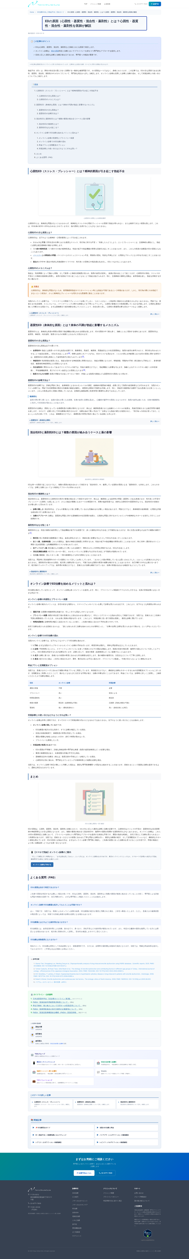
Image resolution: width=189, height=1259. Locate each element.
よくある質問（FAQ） (45, 157)
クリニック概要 (95, 4)
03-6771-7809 (142, 4)
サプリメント (76, 1236)
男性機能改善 (76, 1228)
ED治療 (74, 1208)
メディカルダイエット (80, 1201)
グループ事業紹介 (140, 1197)
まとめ (39, 154)
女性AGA (75, 1212)
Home (32, 12)
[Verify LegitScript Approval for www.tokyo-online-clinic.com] (148, 1237)
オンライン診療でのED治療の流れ (52, 141)
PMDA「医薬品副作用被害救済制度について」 (51, 1002)
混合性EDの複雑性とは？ (49, 124)
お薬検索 (107, 4)
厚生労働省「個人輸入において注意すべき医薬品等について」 (57, 1005)
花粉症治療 (76, 1216)
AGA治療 (75, 1193)
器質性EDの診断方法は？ (49, 113)
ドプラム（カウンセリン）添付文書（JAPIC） (51, 982)
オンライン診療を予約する (42, 864)
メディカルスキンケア (80, 1205)
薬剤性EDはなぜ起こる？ (49, 127)
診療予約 (156, 4)
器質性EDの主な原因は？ (49, 110)
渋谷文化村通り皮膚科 (56, 1043)
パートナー (37, 255)
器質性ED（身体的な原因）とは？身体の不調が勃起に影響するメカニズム (65, 105)
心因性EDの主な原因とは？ (50, 96)
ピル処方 (75, 1197)
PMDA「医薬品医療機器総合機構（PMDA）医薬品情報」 (55, 1012)
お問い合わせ (139, 1193)
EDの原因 (55, 51)
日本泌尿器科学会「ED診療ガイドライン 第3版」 (52, 999)
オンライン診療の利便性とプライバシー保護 (56, 138)
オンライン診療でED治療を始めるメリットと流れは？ (57, 133)
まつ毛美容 (76, 1232)
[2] (83, 356)
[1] (31, 533)
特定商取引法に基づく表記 (112, 1201)
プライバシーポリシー (111, 1197)
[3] (84, 370)
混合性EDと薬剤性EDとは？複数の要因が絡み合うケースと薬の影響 (63, 119)
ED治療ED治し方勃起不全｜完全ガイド (50, 12)
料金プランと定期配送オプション (52, 145)
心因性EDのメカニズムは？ (50, 99)
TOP (85, 4)
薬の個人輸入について (142, 1201)
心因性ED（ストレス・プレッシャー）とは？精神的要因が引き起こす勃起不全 (67, 90)
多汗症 (74, 1224)
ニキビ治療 (76, 1220)
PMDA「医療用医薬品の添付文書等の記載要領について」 (55, 1009)
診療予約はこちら (85, 1173)
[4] (69, 353)
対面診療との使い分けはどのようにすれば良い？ (58, 148)
